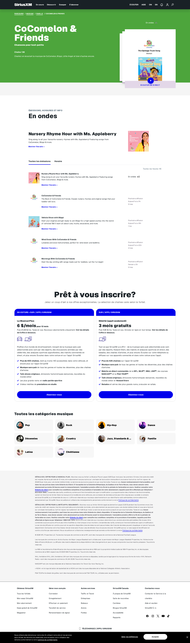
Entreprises (85, 598)
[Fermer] (187, 637)
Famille (39, 14)
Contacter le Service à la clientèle (155, 596)
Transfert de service (57, 608)
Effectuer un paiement (58, 603)
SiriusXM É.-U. (151, 608)
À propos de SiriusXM (122, 593)
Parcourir (19, 14)
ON (150, 4)
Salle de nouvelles (121, 598)
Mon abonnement (24, 603)
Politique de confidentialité (128, 500)
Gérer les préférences (129, 637)
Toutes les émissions (40, 161)
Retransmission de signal (59, 613)
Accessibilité (118, 613)
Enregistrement (55, 598)
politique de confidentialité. (48, 640)
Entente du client (41, 490)
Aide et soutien (151, 603)
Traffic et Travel (87, 593)
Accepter (155, 637)
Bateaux (84, 603)
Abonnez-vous (54, 394)
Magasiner (21, 613)
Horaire (58, 161)
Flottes (84, 613)
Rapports (116, 617)
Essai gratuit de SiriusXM (27, 608)
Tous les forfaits (23, 593)
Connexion (53, 593)
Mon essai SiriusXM (25, 598)
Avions (83, 608)
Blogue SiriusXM (120, 608)
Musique (29, 14)
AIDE (144, 4)
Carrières (116, 603)
